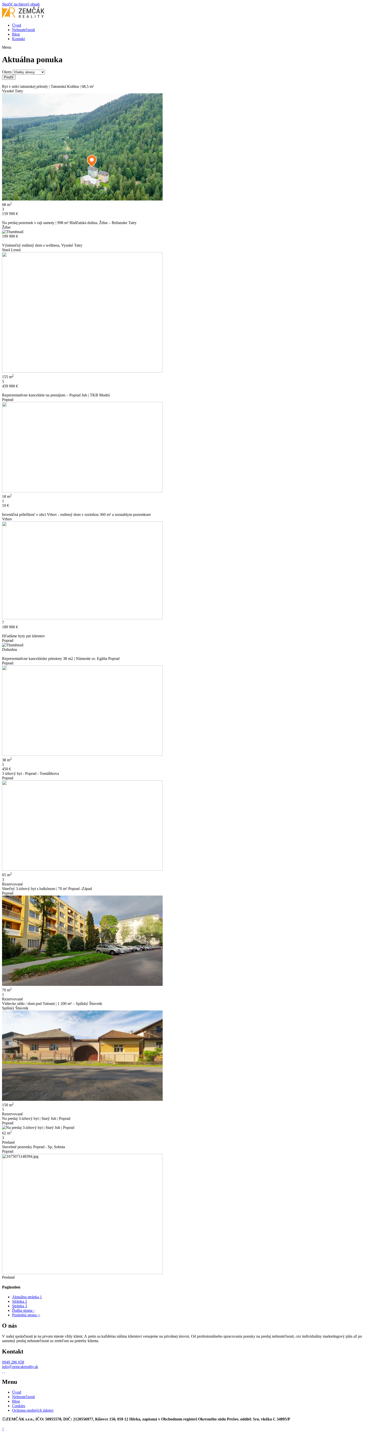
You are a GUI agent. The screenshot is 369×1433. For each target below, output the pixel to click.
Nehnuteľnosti (23, 30)
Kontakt (18, 39)
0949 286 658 (13, 1362)
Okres (7, 72)
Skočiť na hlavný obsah (21, 4)
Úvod (16, 25)
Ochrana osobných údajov (33, 1410)
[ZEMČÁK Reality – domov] (23, 17)
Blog (16, 34)
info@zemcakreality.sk (20, 1366)
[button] (184, 47)
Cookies (18, 1406)
